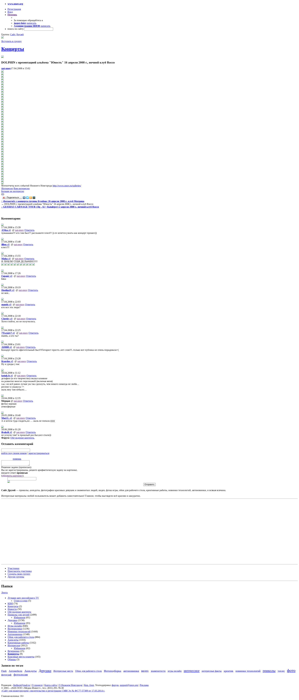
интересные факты (212, 671)
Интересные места (63, 671)
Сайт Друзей (17, 34)
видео (145, 670)
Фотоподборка (112, 670)
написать (31, 23)
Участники (13, 568)
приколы (269, 671)
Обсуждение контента (22, 437)
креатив (228, 670)
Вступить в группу (11, 41)
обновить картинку (12, 475)
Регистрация (14, 9)
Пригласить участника (20, 571)
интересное (191, 670)
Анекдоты (13, 640)
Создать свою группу (19, 574)
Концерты (12, 49)
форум (115, 685)
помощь (17, 458)
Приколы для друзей (18, 614)
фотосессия (21, 674)
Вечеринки (13, 651)
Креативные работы (18, 642)
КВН (10, 603)
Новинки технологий (19, 631)
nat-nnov (19, 230)
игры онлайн (175, 671)
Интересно (7, 188)
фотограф (6, 674)
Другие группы (16, 576)
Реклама (144, 685)
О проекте (37, 685)
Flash (4, 671)
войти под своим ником (14, 453)
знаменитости (158, 671)
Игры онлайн (15, 626)
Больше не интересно (12, 191)
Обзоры (12, 659)
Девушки (12, 620)
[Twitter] (27, 198)
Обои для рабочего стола (21, 637)
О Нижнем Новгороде (70, 685)
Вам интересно (22, 188)
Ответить (29, 230)
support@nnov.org (129, 685)
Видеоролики (15, 628)
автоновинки (131, 670)
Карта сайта (50, 685)
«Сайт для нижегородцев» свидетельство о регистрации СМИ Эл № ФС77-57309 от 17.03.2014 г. (53, 690)
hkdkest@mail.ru (21, 685)
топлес (281, 671)
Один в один (21, 600)
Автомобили (15, 671)
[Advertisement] (20, 531)
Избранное (19, 617)
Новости (12, 609)
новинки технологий (248, 670)
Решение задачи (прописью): (16, 467)
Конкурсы (13, 606)
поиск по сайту (15, 29)
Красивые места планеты (21, 656)
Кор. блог (89, 685)
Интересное (14, 645)
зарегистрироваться (38, 453)
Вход (10, 12)
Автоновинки (15, 634)
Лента (4, 592)
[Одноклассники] (30, 198)
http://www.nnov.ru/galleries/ (67, 185)
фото (291, 670)
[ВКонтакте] (24, 198)
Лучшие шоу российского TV (23, 598)
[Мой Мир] (34, 198)
